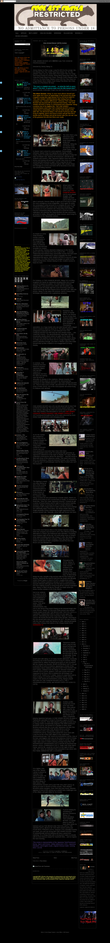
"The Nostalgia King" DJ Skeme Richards (22, 520)
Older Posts (74, 857)
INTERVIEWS (57, 33)
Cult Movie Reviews (21, 328)
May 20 (86, 672)
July (84, 657)
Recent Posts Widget (18, 166)
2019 (83, 637)
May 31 (86, 663)
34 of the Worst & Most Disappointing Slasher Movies (89, 490)
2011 (83, 702)
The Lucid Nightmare (22, 442)
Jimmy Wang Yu (47, 852)
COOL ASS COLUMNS (46, 33)
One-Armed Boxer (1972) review (55, 43)
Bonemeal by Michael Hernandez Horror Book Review (22, 338)
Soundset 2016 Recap (21, 522)
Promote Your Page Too (20, 179)
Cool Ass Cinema (18, 176)
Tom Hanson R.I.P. (20, 384)
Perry (17, 295)
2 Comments (26, 95)
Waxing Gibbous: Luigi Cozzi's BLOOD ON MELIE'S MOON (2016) (21, 438)
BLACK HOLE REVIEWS (22, 544)
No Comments (26, 129)
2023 (83, 628)
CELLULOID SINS (68, 33)
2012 (83, 700)
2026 (83, 621)
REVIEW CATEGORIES (21, 36)
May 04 (86, 679)
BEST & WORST (33, 33)
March (84, 686)
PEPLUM (18, 298)
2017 (83, 641)
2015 (83, 693)
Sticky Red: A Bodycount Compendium (20, 374)
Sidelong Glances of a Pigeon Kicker (22, 286)
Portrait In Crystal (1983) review (26, 84)
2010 (83, 704)
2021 (83, 633)
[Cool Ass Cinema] (15, 178)
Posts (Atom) (43, 861)
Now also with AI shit (21, 398)
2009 (83, 707)
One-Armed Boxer (67, 852)
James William (59, 932)
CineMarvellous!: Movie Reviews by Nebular (22, 459)
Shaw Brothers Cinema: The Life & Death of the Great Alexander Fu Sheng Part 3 (89, 585)
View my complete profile (87, 907)
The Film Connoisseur (22, 486)
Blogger (25, 580)
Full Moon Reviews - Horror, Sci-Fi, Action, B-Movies (23, 321)
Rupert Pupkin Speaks (22, 450)
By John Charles (20, 538)
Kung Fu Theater (56, 852)
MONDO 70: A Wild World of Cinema (21, 477)
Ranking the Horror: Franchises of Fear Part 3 (26, 153)
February (85, 688)
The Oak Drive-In (20, 388)
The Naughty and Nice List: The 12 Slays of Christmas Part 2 (27, 101)
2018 (83, 639)
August (85, 655)
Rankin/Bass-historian (22, 293)
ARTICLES (23, 33)
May (84, 661)
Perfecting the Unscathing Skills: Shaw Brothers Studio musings (22, 468)
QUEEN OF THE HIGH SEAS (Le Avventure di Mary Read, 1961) (23, 481)
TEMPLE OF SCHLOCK (22, 383)
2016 (83, 644)
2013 (83, 698)
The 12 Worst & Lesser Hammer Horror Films (89, 544)
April (84, 684)
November (85, 648)
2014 (83, 695)
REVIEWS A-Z (78, 33)
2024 (83, 626)
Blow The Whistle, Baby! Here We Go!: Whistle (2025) (22, 378)
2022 (83, 630)
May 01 (86, 681)
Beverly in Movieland (22, 303)
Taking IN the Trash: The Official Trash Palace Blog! (22, 506)
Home (16, 33)
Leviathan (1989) (20, 330)
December (85, 646)
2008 (83, 709)
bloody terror (19, 367)
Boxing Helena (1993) (21, 344)
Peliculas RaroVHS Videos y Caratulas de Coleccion (22, 563)
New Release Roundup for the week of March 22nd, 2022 (22, 453)
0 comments (63, 851)
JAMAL (18, 525)
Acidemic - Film (20, 435)
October (85, 650)
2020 (83, 635)
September (86, 652)
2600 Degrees (66, 932)
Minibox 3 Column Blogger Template (48, 932)
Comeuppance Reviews (22, 514)
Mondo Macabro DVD (22, 498)
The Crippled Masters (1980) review (27, 117)
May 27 (86, 670)
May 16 (86, 674)
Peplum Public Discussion (22, 300)
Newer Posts (36, 857)
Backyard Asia (20, 347)
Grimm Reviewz (20, 529)
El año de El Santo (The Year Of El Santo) (22, 552)
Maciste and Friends (21, 571)
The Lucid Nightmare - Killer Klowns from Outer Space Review (23, 446)
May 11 (86, 676)
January (85, 690)
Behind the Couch (21, 342)
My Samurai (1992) (20, 515)
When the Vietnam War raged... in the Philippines (22, 396)
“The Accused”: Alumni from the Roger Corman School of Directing (22, 307)
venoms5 (92, 866)
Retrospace (19, 492)
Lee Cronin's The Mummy (22, 369)
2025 (83, 624)
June (84, 659)
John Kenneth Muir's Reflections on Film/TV (22, 312)
